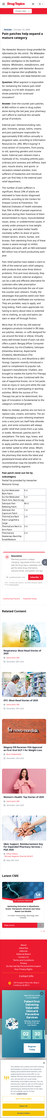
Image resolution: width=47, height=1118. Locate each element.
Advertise (23, 948)
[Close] (44, 1063)
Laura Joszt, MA (12, 657)
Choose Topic (20, 11)
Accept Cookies (23, 1113)
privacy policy (14, 585)
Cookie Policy (22, 1094)
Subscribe (34, 577)
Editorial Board (23, 954)
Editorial (23, 951)
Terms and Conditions (23, 960)
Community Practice (11, 598)
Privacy (23, 963)
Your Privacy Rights (23, 969)
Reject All (23, 1106)
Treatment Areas (30, 598)
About (23, 945)
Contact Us (23, 957)
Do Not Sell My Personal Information (23, 966)
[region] (23, 1088)
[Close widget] (41, 993)
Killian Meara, (12, 854)
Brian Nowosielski (13, 754)
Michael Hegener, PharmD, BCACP (19, 856)
